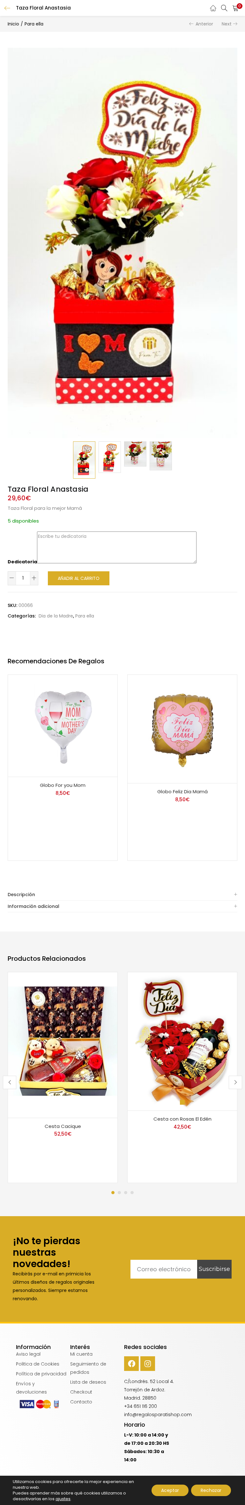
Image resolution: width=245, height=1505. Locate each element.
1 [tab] (113, 1192)
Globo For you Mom (62, 785)
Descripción (21, 894)
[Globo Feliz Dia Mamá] (182, 728)
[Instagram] (147, 1363)
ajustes (63, 1499)
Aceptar (170, 1490)
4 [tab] (132, 1192)
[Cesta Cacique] (62, 1044)
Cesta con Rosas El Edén (182, 1119)
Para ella (34, 24)
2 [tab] (119, 1192)
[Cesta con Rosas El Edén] (182, 1041)
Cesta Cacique (63, 1126)
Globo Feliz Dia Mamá (182, 791)
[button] (235, 8)
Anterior (204, 24)
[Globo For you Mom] (62, 725)
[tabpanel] (63, 1077)
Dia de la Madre (56, 616)
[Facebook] (131, 1363)
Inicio (13, 24)
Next (227, 24)
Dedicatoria (22, 562)
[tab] (122, 895)
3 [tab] (125, 1192)
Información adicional (33, 906)
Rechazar (211, 1490)
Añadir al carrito (79, 578)
